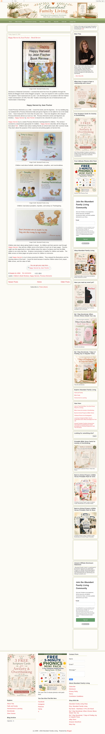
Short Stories (11, 713)
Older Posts (65, 282)
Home (10, 21)
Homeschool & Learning (30, 21)
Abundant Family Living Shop (78, 704)
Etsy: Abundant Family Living (78, 706)
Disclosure (72, 689)
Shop (49, 21)
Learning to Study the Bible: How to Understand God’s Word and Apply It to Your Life (85, 419)
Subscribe (64, 21)
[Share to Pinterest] (41, 273)
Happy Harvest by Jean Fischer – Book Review (24, 37)
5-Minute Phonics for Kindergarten (83, 415)
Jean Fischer (31, 118)
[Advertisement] (25, 28)
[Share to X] (38, 273)
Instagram (41, 704)
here (82, 29)
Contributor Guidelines (76, 696)
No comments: (27, 273)
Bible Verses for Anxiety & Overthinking (84, 410)
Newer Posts (13, 282)
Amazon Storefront (75, 722)
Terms (71, 694)
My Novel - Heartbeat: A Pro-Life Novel (81, 708)
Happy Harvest (19, 118)
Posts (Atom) (43, 287)
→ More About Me (78, 76)
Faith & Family (18, 21)
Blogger (69, 731)
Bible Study (42, 21)
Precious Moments (46, 276)
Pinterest (41, 706)
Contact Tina (73, 21)
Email (77, 220)
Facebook (41, 702)
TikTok (40, 709)
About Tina (10, 703)
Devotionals (10, 711)
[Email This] (35, 273)
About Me (56, 21)
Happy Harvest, (13, 247)
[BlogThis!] (37, 273)
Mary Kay (72, 724)
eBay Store (72, 719)
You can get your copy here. (39, 265)
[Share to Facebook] (39, 273)
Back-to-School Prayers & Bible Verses (84, 412)
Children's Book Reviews (21, 276)
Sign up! (85, 239)
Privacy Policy (73, 691)
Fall (16, 126)
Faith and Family (78, 392)
